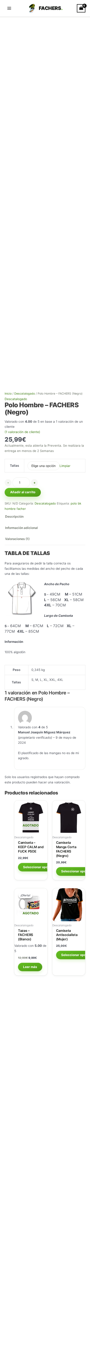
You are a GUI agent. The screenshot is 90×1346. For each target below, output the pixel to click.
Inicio (8, 393)
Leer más (30, 967)
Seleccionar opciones (39, 867)
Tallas (14, 465)
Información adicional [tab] (21, 528)
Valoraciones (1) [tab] (17, 539)
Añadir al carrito (22, 492)
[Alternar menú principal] (9, 8)
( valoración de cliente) (22, 432)
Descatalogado (24, 393)
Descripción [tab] (14, 516)
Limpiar (65, 466)
